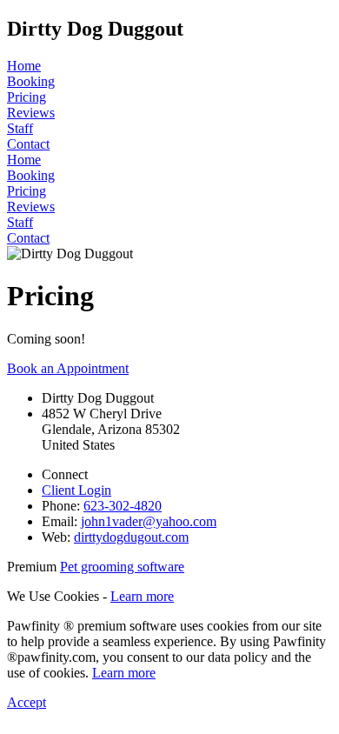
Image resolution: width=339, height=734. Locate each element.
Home (24, 65)
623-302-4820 (122, 505)
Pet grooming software (122, 566)
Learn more (142, 596)
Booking (31, 81)
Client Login (76, 490)
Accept (26, 702)
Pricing (26, 97)
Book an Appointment (68, 368)
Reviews (31, 112)
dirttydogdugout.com (131, 537)
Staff (20, 128)
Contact (28, 144)
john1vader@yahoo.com (148, 521)
